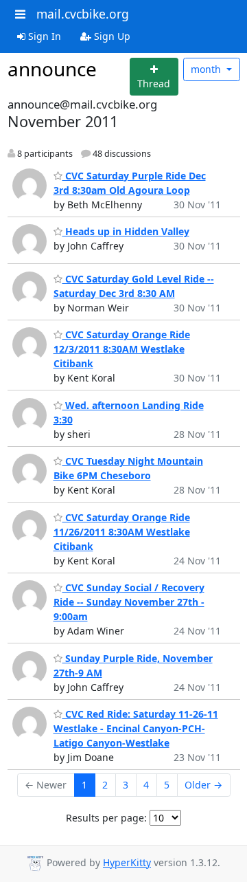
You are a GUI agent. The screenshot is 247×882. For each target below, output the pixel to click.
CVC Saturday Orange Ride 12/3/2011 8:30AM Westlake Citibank (122, 349)
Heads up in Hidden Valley (125, 231)
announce (52, 69)
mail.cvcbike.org (82, 13)
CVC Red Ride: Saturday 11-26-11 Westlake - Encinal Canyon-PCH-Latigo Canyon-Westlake (136, 728)
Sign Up (110, 36)
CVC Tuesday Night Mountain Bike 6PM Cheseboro (128, 468)
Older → (203, 784)
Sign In (43, 36)
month (207, 69)
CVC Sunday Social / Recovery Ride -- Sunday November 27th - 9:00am (129, 602)
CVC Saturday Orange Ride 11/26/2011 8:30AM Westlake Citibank (122, 532)
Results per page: (106, 817)
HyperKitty (127, 862)
